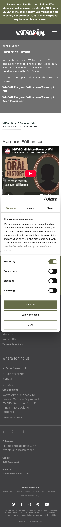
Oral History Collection (18, 123)
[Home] (30, 34)
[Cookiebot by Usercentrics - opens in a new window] (43, 199)
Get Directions (10, 390)
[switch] (52, 271)
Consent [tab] (11, 208)
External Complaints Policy (29, 496)
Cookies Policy (38, 491)
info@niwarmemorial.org (15, 474)
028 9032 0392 (11, 462)
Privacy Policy (8, 491)
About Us (7, 334)
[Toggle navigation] (54, 32)
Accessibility (9, 339)
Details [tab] (30, 208)
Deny (30, 324)
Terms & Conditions (12, 344)
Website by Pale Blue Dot (30, 521)
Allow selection (30, 314)
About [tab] (50, 208)
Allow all (30, 304)
